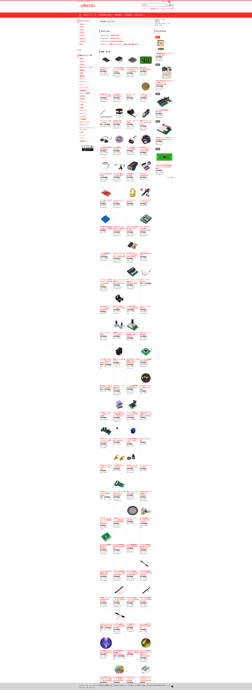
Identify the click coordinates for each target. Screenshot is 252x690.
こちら (93, 687)
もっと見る (170, 177)
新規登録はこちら (155, 8)
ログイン (145, 8)
